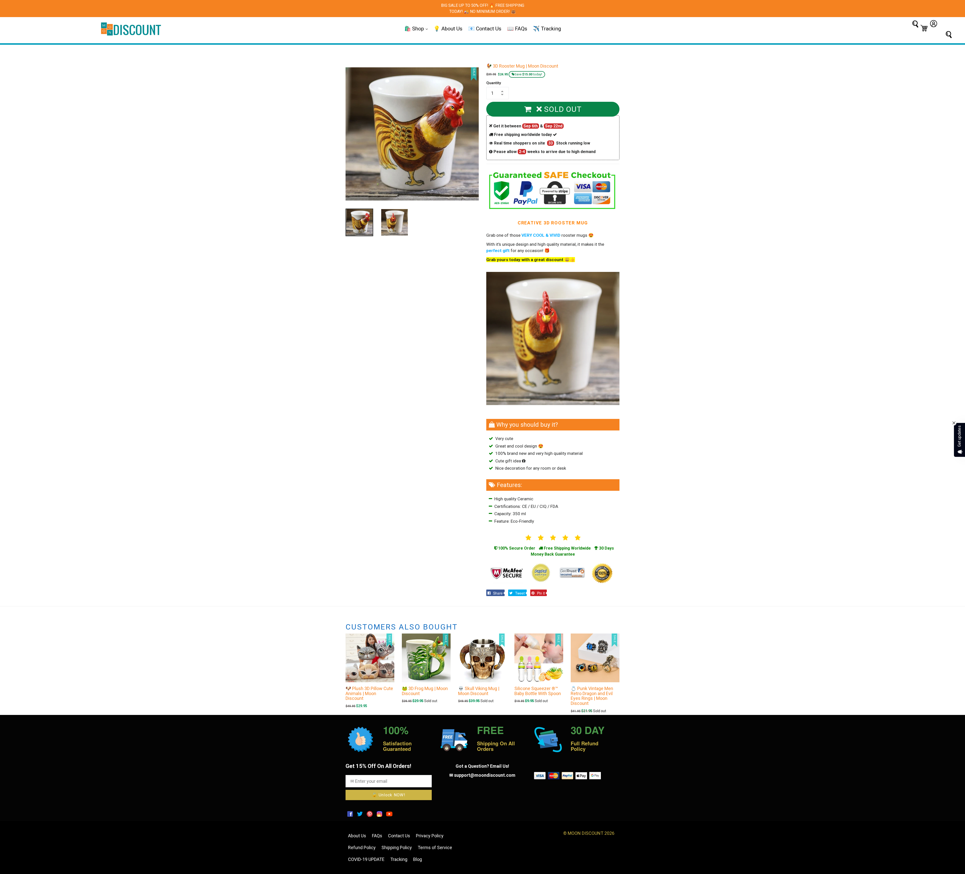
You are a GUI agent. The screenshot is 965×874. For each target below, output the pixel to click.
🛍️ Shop (414, 29)
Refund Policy (362, 847)
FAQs (377, 835)
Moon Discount (585, 833)
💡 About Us (447, 29)
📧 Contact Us (484, 29)
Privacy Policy (430, 835)
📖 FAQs (517, 29)
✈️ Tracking (547, 29)
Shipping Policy (396, 847)
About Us (357, 835)
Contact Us (399, 835)
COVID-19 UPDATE (366, 859)
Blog (417, 859)
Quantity (493, 83)
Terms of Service (435, 847)
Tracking (398, 859)
